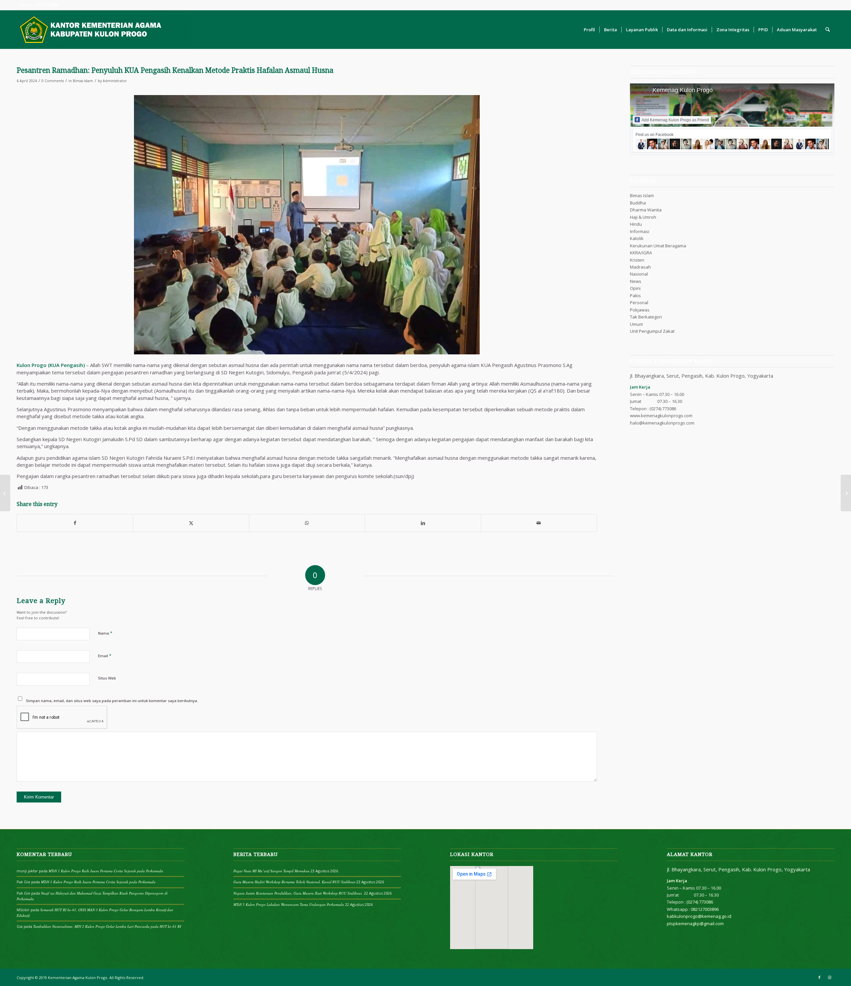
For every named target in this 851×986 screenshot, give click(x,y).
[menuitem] (589, 29)
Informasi (639, 231)
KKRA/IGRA (641, 253)
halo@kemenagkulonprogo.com (662, 423)
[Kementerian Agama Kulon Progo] (104, 29)
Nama (105, 633)
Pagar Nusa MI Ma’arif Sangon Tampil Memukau (271, 870)
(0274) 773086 (663, 409)
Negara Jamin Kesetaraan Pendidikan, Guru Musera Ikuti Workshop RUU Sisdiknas (298, 893)
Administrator (115, 80)
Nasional (639, 274)
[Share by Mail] (539, 523)
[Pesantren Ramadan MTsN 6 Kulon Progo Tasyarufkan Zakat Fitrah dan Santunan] (846, 493)
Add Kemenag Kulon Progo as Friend (675, 120)
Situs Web (107, 678)
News (635, 281)
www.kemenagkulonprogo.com (661, 416)
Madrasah (640, 267)
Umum (636, 324)
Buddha (638, 203)
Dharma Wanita (646, 210)
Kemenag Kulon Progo (683, 90)
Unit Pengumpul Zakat (652, 331)
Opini (635, 288)
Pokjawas (640, 310)
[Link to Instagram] (829, 977)
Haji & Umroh (643, 217)
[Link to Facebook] (819, 977)
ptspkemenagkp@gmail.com (695, 923)
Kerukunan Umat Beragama (658, 246)
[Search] (827, 29)
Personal (639, 303)
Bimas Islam (83, 80)
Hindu (636, 224)
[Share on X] (191, 523)
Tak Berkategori (646, 317)
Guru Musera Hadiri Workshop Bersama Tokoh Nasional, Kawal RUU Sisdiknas (294, 881)
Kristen (637, 260)
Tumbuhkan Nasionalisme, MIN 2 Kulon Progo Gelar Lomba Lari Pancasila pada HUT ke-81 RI (107, 926)
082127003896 (705, 909)
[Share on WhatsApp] (307, 523)
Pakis (635, 296)
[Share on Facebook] (75, 523)
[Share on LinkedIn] (423, 523)
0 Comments (53, 80)
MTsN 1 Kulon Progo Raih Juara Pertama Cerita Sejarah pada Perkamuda (106, 870)
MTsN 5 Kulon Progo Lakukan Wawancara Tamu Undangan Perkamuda (288, 904)
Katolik (637, 238)
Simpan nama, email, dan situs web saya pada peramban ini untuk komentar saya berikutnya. (112, 700)
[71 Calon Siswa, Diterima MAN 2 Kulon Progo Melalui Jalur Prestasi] (5, 493)
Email (104, 656)
